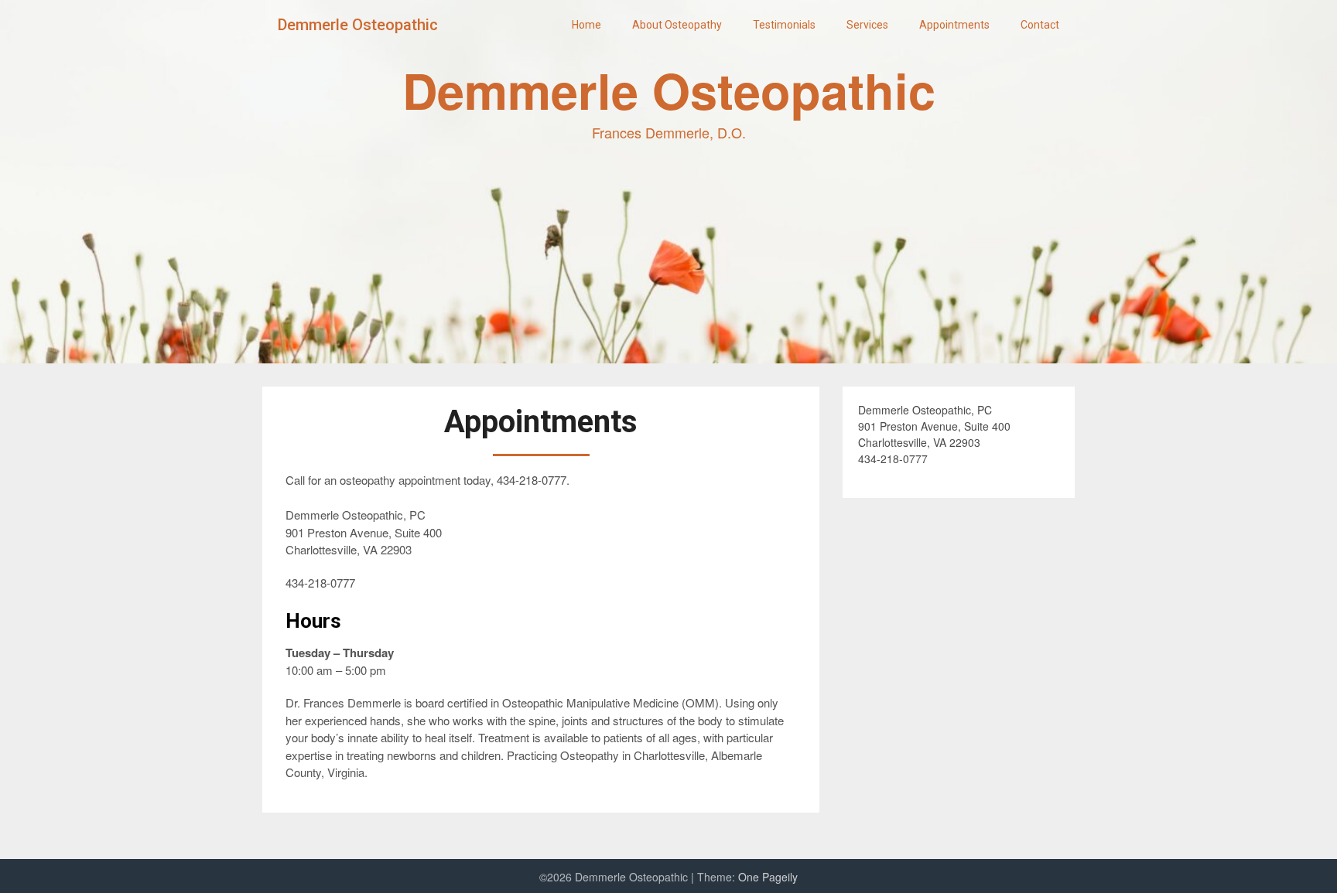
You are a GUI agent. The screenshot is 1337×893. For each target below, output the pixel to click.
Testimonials (784, 25)
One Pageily (768, 876)
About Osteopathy (677, 25)
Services (867, 25)
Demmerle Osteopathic (358, 24)
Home (586, 25)
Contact (1040, 25)
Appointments (954, 25)
